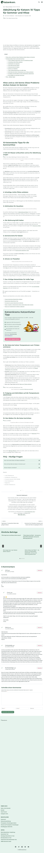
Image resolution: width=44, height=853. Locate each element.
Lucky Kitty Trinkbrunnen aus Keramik (26, 389)
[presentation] (11, 541)
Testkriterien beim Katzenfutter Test (9, 839)
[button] (9, 336)
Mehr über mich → (22, 514)
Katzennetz (34, 433)
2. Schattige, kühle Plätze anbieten (15, 62)
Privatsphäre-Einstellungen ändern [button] (8, 823)
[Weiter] (41, 546)
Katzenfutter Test (4, 834)
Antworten (40, 570)
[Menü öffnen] (42, 2)
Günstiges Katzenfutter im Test (7, 836)
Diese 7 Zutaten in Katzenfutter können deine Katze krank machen (19, 304)
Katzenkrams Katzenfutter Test (11, 301)
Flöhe (6, 267)
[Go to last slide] (3, 546)
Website (32, 708)
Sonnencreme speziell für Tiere (22, 250)
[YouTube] (28, 847)
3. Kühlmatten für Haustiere (14, 63)
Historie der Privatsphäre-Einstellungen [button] (9, 824)
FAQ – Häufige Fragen (10, 76)
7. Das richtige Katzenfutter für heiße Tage (17, 70)
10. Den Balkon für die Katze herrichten (16, 75)
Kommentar (4, 691)
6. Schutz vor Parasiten (13, 68)
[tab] (20, 558)
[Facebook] (15, 847)
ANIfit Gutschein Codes (6, 841)
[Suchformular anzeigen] (39, 2)
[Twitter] (19, 847)
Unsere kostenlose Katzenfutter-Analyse (13, 299)
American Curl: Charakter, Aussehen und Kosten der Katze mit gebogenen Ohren (34, 523)
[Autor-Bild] (3, 15)
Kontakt (2, 810)
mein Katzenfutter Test (30, 511)
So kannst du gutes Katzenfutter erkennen (14, 302)
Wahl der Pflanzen (12, 450)
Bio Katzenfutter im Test (6, 837)
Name (3, 708)
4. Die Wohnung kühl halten (13, 65)
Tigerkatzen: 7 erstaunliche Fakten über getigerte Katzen (10, 523)
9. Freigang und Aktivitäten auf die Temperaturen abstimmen (21, 73)
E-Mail (18, 708)
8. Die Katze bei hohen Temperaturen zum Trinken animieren (20, 72)
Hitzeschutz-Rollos (37, 225)
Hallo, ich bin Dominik (5, 808)
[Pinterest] (25, 847)
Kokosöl (24, 274)
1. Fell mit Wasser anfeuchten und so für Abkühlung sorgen (20, 60)
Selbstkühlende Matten (23, 212)
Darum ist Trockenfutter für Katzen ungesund (14, 306)
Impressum (3, 819)
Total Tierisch (4, 811)
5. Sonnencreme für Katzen (13, 67)
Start (4, 6)
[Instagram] (22, 847)
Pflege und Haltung (9, 6)
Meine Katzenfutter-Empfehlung (8, 832)
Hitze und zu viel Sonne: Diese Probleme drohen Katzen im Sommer (20, 57)
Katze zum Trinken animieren (25, 384)
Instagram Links (4, 813)
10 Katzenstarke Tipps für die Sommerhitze (15, 58)
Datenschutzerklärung (6, 821)
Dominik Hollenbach (10, 15)
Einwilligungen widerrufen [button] (6, 826)
